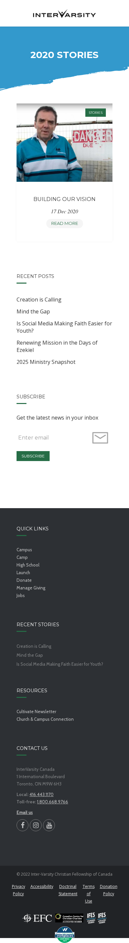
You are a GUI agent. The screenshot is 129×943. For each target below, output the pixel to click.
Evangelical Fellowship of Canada (37, 918)
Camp (22, 557)
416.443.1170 (41, 794)
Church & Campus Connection (45, 719)
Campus (24, 549)
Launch (23, 572)
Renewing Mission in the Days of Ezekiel (57, 346)
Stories (96, 112)
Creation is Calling (39, 299)
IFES (96, 918)
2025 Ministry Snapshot (46, 362)
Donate (24, 580)
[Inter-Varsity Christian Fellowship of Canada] (64, 13)
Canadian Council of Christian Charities (69, 918)
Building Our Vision (64, 199)
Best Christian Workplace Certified (64, 934)
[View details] (64, 142)
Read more (66, 224)
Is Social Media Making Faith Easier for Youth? (64, 327)
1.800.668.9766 (52, 801)
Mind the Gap (33, 311)
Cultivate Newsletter (36, 711)
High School (28, 565)
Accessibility (41, 886)
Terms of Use (89, 894)
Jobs (21, 595)
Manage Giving (31, 587)
